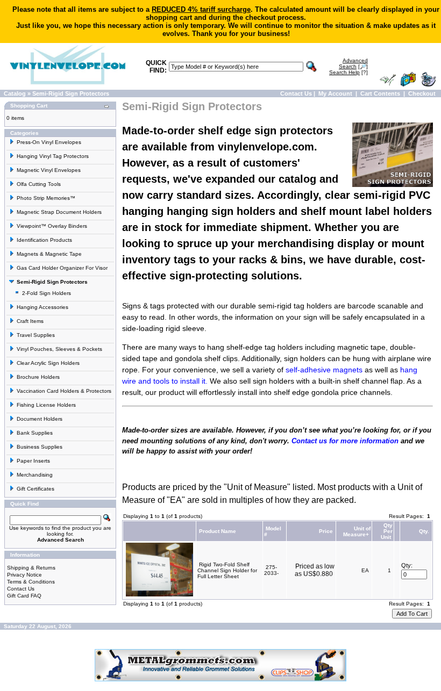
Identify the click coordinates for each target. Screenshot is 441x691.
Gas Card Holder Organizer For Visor (62, 268)
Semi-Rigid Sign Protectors (70, 93)
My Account (335, 93)
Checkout (422, 93)
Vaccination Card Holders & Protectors (64, 391)
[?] (348, 72)
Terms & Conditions (31, 582)
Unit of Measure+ (357, 531)
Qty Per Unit (387, 531)
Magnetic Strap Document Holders (59, 212)
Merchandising (35, 475)
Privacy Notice (24, 575)
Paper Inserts (33, 461)
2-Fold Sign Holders (46, 293)
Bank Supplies (35, 433)
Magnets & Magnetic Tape (49, 254)
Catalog (15, 93)
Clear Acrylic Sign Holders (48, 363)
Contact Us (296, 93)
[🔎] (353, 63)
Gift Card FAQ (24, 596)
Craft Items (30, 321)
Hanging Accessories (42, 307)
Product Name (217, 531)
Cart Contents (380, 93)
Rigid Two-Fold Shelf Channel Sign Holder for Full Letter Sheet (227, 570)
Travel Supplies (36, 335)
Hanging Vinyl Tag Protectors (53, 156)
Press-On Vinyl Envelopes (49, 142)
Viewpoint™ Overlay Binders (52, 226)
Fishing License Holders (46, 405)
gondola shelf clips (206, 358)
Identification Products (44, 240)
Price (326, 531)
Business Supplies (39, 447)
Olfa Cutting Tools (39, 184)
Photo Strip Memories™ (46, 198)
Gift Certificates (35, 489)
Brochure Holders (38, 377)
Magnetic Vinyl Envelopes (49, 170)
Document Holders (39, 419)
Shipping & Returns (31, 568)
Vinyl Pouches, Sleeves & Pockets (59, 349)
